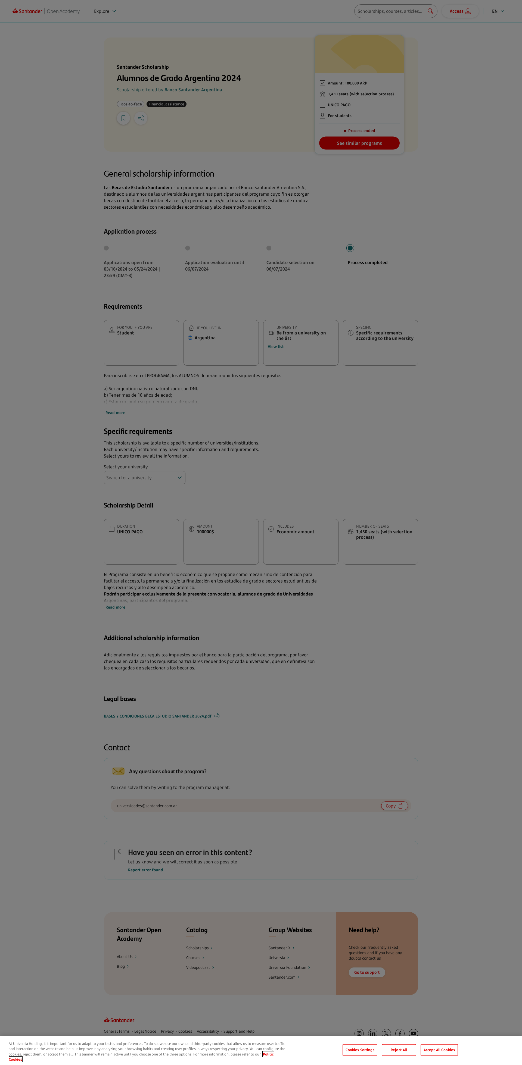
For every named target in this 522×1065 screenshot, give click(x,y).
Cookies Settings (360, 1049)
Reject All (399, 1049)
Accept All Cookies (439, 1049)
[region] (261, 1050)
